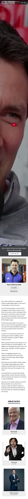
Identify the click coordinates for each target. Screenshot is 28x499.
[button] (22, 2)
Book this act (15, 253)
